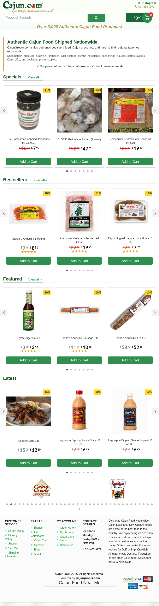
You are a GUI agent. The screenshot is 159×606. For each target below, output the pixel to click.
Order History (67, 527)
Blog (36, 549)
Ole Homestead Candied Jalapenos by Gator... (28, 140)
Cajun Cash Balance (65, 538)
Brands (38, 527)
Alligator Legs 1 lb (28, 440)
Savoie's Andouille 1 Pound (28, 238)
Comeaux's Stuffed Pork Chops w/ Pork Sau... (130, 140)
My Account (66, 532)
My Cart (147, 18)
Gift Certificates (38, 534)
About (37, 554)
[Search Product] (96, 18)
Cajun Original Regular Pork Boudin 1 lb (130, 240)
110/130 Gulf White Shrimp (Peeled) (79, 139)
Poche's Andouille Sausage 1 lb (79, 338)
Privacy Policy (11, 537)
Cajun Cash (40, 540)
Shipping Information (12, 554)
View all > (35, 77)
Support (12, 543)
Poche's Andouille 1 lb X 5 (130, 338)
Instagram (148, 3)
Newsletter (66, 545)
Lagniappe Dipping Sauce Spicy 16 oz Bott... (79, 442)
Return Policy (15, 530)
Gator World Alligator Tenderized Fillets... (79, 240)
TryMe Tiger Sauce (28, 338)
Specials (39, 545)
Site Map (13, 548)
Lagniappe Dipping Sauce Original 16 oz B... (130, 442)
